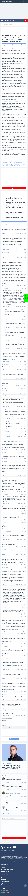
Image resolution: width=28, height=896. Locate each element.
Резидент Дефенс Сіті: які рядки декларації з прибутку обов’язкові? (15, 201)
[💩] (9, 727)
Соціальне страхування (6, 162)
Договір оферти (5, 871)
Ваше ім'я (4, 720)
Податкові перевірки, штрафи (16, 161)
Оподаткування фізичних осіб (18, 162)
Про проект (4, 879)
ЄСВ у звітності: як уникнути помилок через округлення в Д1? (15, 211)
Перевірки (7, 165)
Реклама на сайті (5, 881)
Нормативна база (5, 866)
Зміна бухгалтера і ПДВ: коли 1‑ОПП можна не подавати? (15, 197)
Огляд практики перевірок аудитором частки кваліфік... (13, 801)
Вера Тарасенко (9, 777)
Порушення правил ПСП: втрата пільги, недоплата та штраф (14, 206)
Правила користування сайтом (8, 872)
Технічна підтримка (6, 874)
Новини (2, 877)
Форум (2, 883)
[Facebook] (2, 888)
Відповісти (4, 233)
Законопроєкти (17, 165)
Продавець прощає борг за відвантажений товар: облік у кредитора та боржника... (12, 767)
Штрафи (11, 165)
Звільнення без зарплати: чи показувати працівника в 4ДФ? (14, 216)
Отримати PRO (4, 864)
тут (14, 861)
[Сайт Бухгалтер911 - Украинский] (8, 847)
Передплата (25, 20)
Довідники (3, 867)
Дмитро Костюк (6, 763)
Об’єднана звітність (8, 164)
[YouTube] (4, 888)
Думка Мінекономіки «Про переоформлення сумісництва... (14, 794)
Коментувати (14, 738)
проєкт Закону (11, 48)
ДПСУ (3, 165)
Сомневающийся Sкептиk (11, 791)
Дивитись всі (5, 813)
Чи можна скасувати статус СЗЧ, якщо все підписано (15, 780)
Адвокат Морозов (9, 784)
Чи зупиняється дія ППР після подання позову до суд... (14, 787)
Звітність (8, 161)
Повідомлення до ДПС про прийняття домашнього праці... (14, 808)
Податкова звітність (17, 164)
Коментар (4, 725)
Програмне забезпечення (7, 869)
